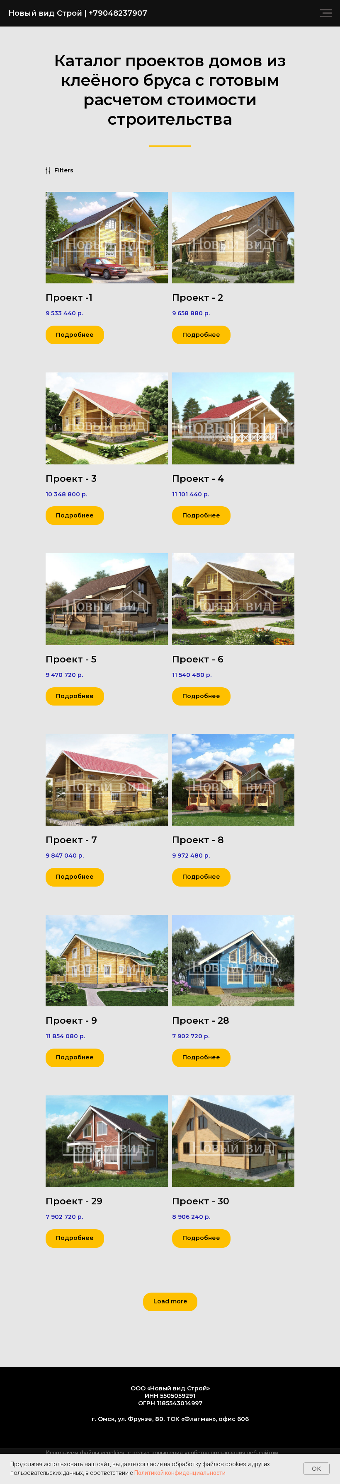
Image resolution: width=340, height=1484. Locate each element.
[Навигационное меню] (326, 13)
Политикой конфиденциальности (180, 1472)
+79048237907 (118, 13)
